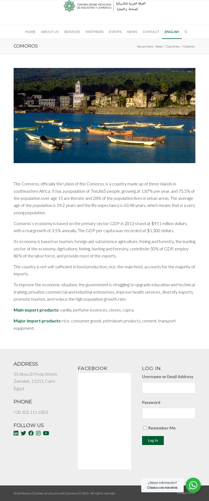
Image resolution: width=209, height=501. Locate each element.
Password (151, 402)
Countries (173, 46)
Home (159, 46)
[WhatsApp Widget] (193, 485)
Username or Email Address (167, 376)
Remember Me (162, 427)
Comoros (26, 46)
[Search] (184, 32)
